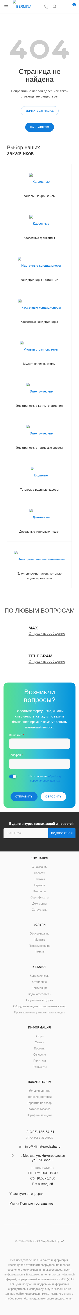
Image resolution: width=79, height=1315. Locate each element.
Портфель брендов (39, 1115)
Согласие (39, 1054)
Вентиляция (39, 988)
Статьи (39, 1042)
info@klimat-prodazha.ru (42, 1146)
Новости (39, 873)
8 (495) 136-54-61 (40, 1132)
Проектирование (39, 945)
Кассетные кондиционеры (39, 321)
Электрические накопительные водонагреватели (39, 576)
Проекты (39, 1048)
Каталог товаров (39, 1109)
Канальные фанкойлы (39, 196)
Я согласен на (45, 778)
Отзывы (39, 879)
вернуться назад (39, 110)
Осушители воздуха (39, 1000)
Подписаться (62, 833)
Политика (39, 1060)
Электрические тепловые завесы (39, 447)
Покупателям (39, 1082)
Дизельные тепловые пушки (39, 531)
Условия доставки (40, 1096)
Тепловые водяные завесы (39, 489)
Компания (39, 858)
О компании (39, 867)
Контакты (39, 891)
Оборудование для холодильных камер (39, 1006)
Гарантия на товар (39, 1103)
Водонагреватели (39, 994)
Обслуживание (39, 933)
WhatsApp (63, 7)
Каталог (39, 967)
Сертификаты (39, 897)
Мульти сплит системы (39, 363)
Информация (39, 1027)
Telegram (39, 1225)
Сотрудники (39, 909)
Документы (39, 903)
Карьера (39, 885)
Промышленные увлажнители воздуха (39, 1012)
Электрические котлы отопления (39, 405)
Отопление (39, 981)
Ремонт (39, 952)
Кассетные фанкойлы (39, 238)
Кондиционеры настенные (39, 279)
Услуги (40, 924)
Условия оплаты (39, 1090)
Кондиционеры (39, 975)
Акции (39, 1036)
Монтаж (39, 939)
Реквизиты (40, 1066)
